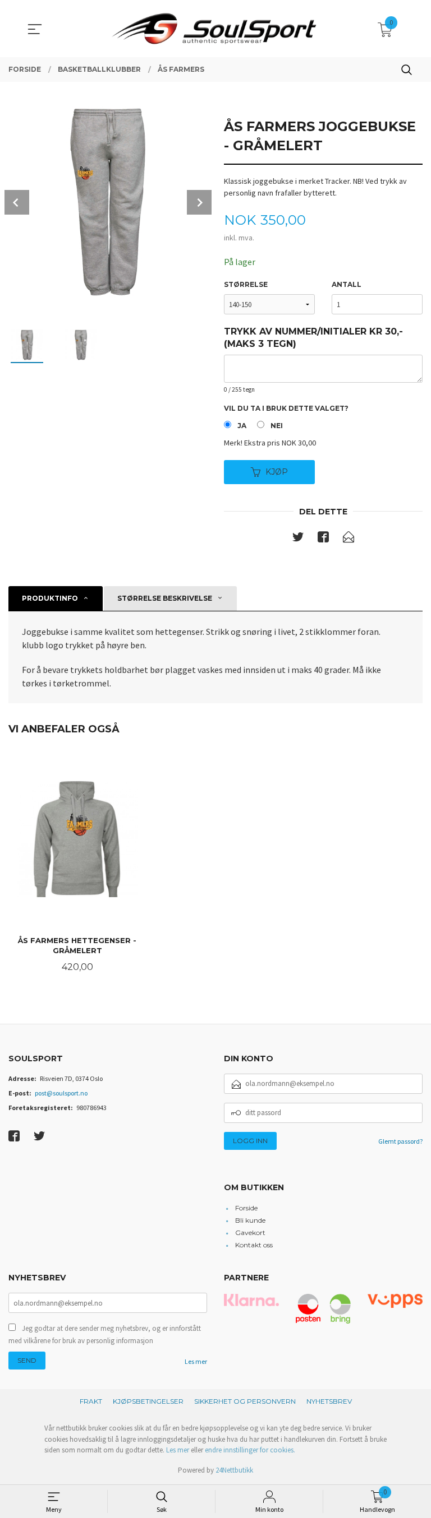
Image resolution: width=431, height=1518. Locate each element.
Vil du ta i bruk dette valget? (286, 408)
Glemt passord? (400, 1141)
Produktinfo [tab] (50, 598)
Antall (346, 284)
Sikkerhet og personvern (245, 1401)
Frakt (91, 1401)
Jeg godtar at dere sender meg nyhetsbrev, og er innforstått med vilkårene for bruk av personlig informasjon (104, 1334)
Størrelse (246, 284)
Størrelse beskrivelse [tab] (164, 598)
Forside (246, 1208)
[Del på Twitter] (298, 539)
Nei (276, 425)
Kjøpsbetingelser (148, 1401)
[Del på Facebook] (323, 539)
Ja (241, 425)
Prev (16, 202)
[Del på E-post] (348, 539)
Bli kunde (250, 1220)
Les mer (196, 1361)
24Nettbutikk (234, 1470)
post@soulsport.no (61, 1093)
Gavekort (250, 1232)
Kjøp (276, 472)
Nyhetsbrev (329, 1401)
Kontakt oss (254, 1245)
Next (199, 202)
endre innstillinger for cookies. (250, 1450)
